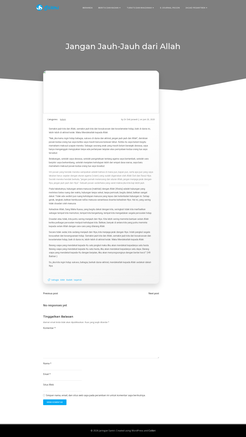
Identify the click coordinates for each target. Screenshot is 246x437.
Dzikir (62, 279)
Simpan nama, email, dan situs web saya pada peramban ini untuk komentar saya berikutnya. (95, 395)
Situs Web (48, 384)
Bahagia (55, 279)
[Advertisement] (189, 141)
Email (47, 374)
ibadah (69, 279)
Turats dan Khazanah (139, 8)
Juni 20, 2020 (149, 119)
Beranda (88, 8)
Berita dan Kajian (108, 8)
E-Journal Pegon (170, 8)
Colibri (151, 430)
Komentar (49, 328)
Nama (47, 363)
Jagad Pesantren (195, 8)
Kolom (63, 119)
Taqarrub (78, 279)
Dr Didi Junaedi (131, 119)
